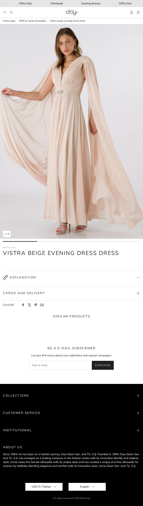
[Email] (42, 305)
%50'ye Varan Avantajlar (32, 21)
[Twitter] (29, 305)
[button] (5, 12)
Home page (9, 21)
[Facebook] (23, 305)
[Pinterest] (35, 305)
